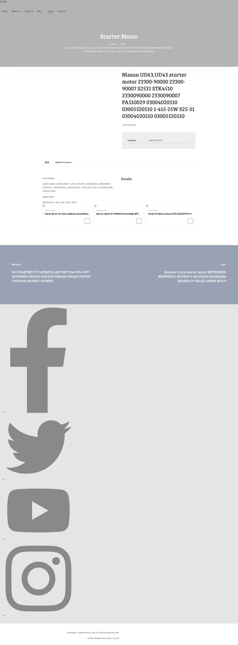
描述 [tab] (47, 162)
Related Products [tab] (64, 162)
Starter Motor (155, 140)
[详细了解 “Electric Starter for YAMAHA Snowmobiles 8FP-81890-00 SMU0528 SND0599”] (139, 221)
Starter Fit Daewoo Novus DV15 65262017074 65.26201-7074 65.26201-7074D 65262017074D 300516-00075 (170, 214)
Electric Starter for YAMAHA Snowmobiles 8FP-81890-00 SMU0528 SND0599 (119, 214)
